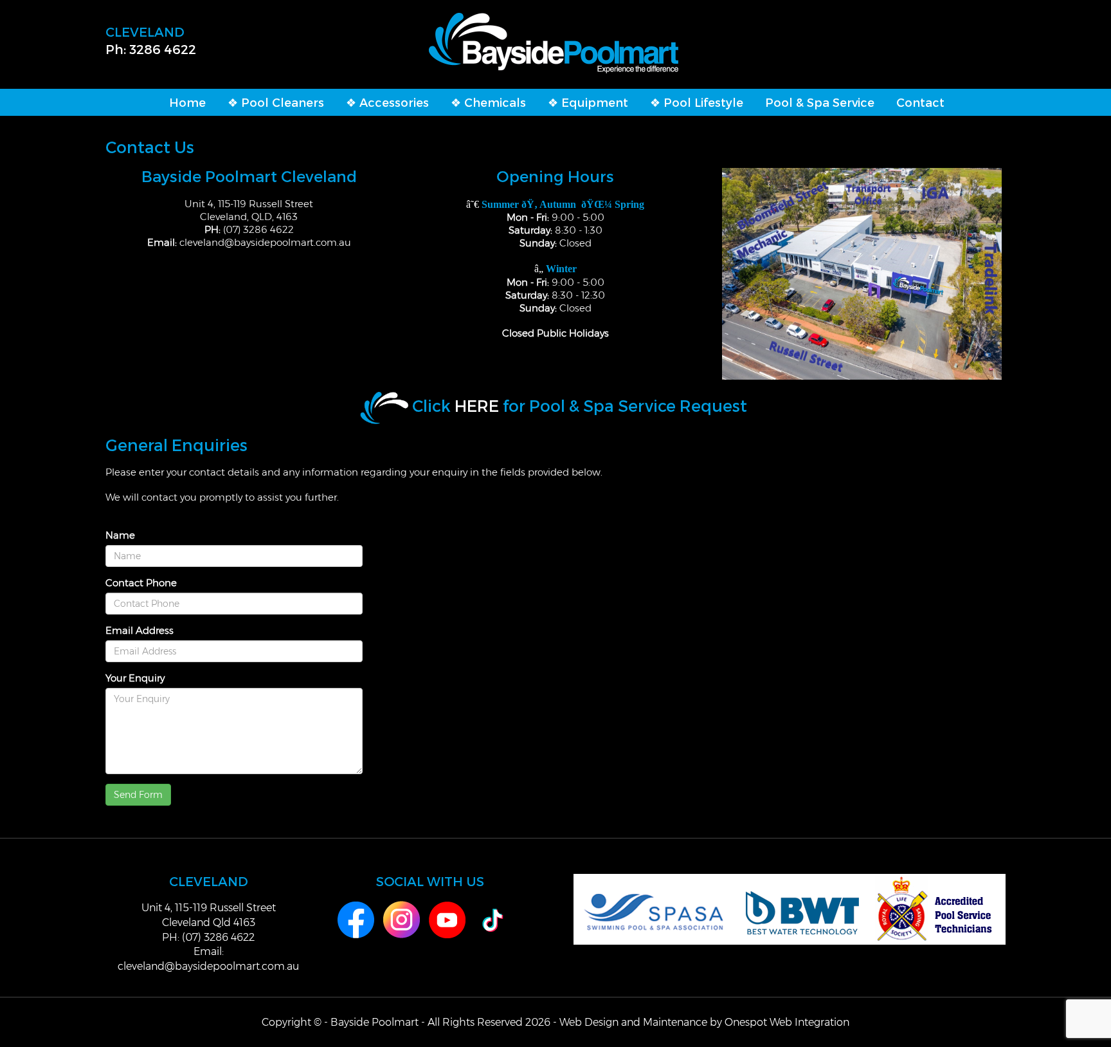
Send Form (138, 795)
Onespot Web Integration (787, 1022)
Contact (920, 102)
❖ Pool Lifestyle (696, 102)
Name (120, 535)
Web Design (589, 1022)
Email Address (139, 630)
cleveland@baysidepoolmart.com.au (265, 242)
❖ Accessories (387, 102)
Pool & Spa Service (819, 102)
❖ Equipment (588, 102)
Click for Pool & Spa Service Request (579, 405)
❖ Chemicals (488, 102)
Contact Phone (141, 583)
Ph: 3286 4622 (150, 49)
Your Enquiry (135, 678)
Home (187, 102)
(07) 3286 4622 (258, 229)
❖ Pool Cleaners (276, 102)
